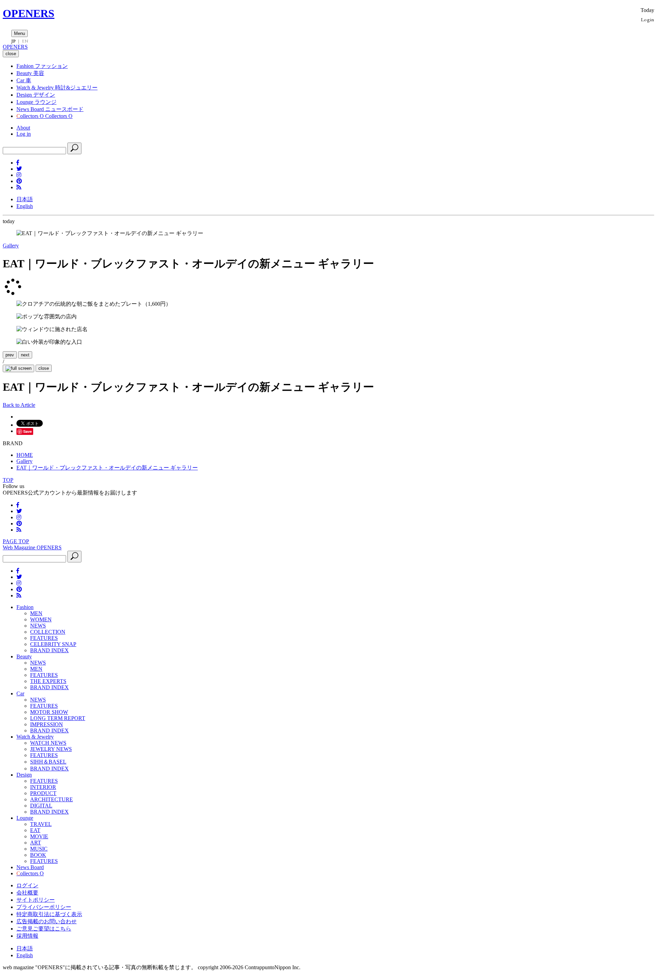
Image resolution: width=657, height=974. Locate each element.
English (24, 206)
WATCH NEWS (48, 743)
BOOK (38, 855)
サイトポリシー (35, 900)
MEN (36, 613)
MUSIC (39, 849)
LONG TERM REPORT (57, 718)
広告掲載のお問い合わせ (46, 921)
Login (647, 19)
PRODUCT (43, 793)
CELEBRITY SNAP (53, 644)
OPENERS (28, 13)
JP (13, 41)
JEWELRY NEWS (51, 749)
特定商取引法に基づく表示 (49, 914)
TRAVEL (41, 824)
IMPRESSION (46, 724)
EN (25, 41)
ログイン (27, 885)
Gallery (11, 245)
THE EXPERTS (48, 681)
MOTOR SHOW (49, 712)
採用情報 (27, 936)
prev (9, 354)
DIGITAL (41, 805)
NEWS (38, 626)
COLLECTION (47, 632)
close (43, 368)
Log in (23, 134)
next (25, 354)
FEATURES (44, 638)
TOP (8, 480)
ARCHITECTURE (51, 799)
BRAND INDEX (49, 650)
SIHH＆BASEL (48, 762)
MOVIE (39, 836)
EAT (35, 830)
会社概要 (27, 893)
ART (35, 842)
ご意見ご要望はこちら (43, 929)
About (23, 128)
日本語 (24, 199)
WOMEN (41, 619)
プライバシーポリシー (43, 907)
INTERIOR (43, 787)
